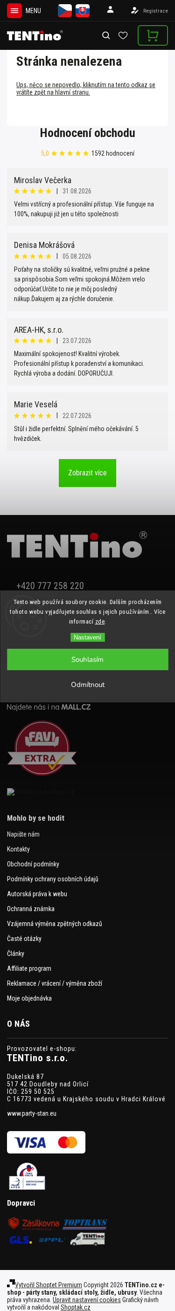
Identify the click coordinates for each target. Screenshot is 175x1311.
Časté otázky (24, 938)
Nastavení (87, 637)
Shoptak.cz (76, 1307)
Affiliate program (29, 968)
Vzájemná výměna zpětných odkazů (54, 923)
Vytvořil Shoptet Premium (48, 1285)
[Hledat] (107, 35)
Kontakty (18, 849)
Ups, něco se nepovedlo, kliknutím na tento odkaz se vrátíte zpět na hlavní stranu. (85, 88)
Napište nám (23, 834)
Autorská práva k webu (37, 894)
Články (15, 953)
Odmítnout (88, 684)
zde (100, 621)
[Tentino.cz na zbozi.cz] (87, 792)
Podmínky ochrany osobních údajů (52, 879)
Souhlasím (87, 659)
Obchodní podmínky (33, 864)
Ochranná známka (31, 909)
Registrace (155, 11)
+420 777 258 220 (50, 586)
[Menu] (14, 10)
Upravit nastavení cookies (87, 1300)
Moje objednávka (29, 998)
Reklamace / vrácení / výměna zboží (54, 983)
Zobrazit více (87, 472)
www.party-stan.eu (31, 1113)
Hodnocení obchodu (87, 133)
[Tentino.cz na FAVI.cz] (87, 748)
